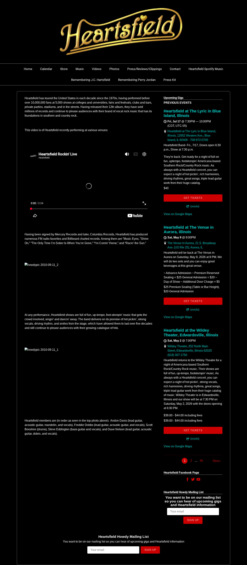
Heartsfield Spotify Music (206, 69)
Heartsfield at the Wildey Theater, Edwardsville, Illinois (191, 332)
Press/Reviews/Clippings (144, 69)
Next (216, 460)
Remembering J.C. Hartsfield (90, 80)
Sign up (193, 520)
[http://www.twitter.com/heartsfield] (193, 480)
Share (195, 206)
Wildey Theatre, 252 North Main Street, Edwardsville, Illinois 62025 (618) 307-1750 (189, 350)
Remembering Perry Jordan (137, 80)
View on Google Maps (178, 214)
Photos (114, 69)
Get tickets (193, 197)
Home (28, 69)
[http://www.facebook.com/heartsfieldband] (187, 480)
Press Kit (169, 80)
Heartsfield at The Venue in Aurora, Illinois (189, 229)
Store (64, 69)
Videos (96, 69)
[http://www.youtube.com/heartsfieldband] (198, 480)
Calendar (46, 69)
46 (201, 460)
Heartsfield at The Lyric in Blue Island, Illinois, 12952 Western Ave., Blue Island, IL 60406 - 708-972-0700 (191, 135)
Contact (175, 69)
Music (80, 69)
